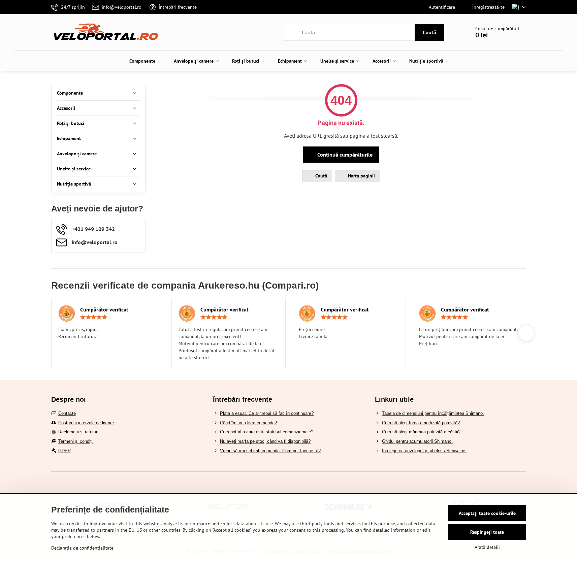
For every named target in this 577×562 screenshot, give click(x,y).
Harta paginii (361, 176)
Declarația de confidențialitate (82, 548)
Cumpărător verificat (104, 309)
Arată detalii (487, 547)
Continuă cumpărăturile (344, 154)
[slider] (93, 317)
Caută (429, 32)
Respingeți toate (487, 532)
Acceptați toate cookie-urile (487, 513)
